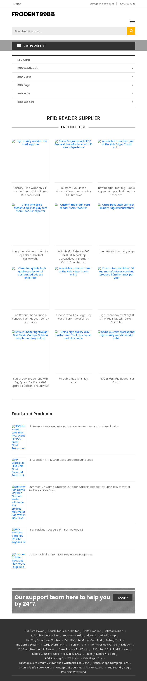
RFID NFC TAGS (72, 654)
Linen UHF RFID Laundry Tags (116, 251)
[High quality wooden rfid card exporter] (30, 142)
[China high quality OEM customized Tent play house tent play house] (73, 335)
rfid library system (27, 644)
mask (89, 654)
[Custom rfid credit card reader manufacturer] (73, 206)
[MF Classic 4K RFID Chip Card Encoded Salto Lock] (19, 467)
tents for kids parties (104, 644)
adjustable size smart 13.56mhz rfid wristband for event (54, 663)
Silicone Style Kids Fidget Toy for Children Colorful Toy (74, 316)
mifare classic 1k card (45, 654)
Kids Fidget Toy (92, 658)
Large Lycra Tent (54, 644)
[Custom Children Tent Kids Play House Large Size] (19, 560)
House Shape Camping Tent (110, 663)
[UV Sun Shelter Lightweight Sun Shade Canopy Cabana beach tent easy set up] (30, 335)
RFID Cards (75, 76)
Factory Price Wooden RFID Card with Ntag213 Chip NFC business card (30, 191)
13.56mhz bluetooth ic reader (36, 649)
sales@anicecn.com (102, 3)
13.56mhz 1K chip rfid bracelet (110, 649)
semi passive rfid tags (73, 649)
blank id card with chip (101, 635)
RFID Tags (75, 85)
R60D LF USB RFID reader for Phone (116, 380)
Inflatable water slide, (44, 635)
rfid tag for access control (43, 640)
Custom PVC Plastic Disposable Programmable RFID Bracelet (73, 191)
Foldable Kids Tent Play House (73, 380)
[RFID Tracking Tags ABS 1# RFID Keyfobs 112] (19, 535)
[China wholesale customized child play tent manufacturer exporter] (30, 208)
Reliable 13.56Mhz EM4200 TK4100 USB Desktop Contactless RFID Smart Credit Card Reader (73, 257)
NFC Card (23, 60)
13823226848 (127, 3)
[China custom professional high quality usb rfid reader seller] (116, 335)
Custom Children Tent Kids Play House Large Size (61, 554)
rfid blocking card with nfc (62, 658)
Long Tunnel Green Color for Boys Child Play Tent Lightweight (30, 255)
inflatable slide (114, 631)
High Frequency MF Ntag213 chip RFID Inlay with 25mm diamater (116, 318)
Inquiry (123, 598)
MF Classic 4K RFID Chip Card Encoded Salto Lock (61, 460)
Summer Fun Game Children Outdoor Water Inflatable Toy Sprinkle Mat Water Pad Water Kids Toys (79, 488)
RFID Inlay (75, 93)
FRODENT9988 (33, 14)
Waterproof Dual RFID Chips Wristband (79, 667)
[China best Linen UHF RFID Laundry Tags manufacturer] (116, 206)
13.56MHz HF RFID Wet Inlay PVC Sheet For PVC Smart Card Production (74, 426)
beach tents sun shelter (63, 631)
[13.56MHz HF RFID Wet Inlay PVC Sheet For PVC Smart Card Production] (19, 437)
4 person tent (77, 644)
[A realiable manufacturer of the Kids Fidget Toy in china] (116, 144)
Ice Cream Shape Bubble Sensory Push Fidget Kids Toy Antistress (30, 318)
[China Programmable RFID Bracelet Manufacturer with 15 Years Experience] (73, 144)
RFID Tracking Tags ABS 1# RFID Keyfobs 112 (56, 529)
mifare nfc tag (105, 654)
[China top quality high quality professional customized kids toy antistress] (30, 273)
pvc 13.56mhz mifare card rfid (83, 640)
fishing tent (113, 640)
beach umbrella (72, 635)
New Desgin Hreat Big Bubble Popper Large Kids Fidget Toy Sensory (116, 191)
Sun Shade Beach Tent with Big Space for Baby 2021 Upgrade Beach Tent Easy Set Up (30, 384)
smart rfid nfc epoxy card (34, 667)
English (17, 3)
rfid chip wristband (73, 672)
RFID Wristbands (75, 68)
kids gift (126, 644)
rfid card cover (34, 631)
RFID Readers (75, 102)
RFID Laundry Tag (118, 667)
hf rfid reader (92, 631)
